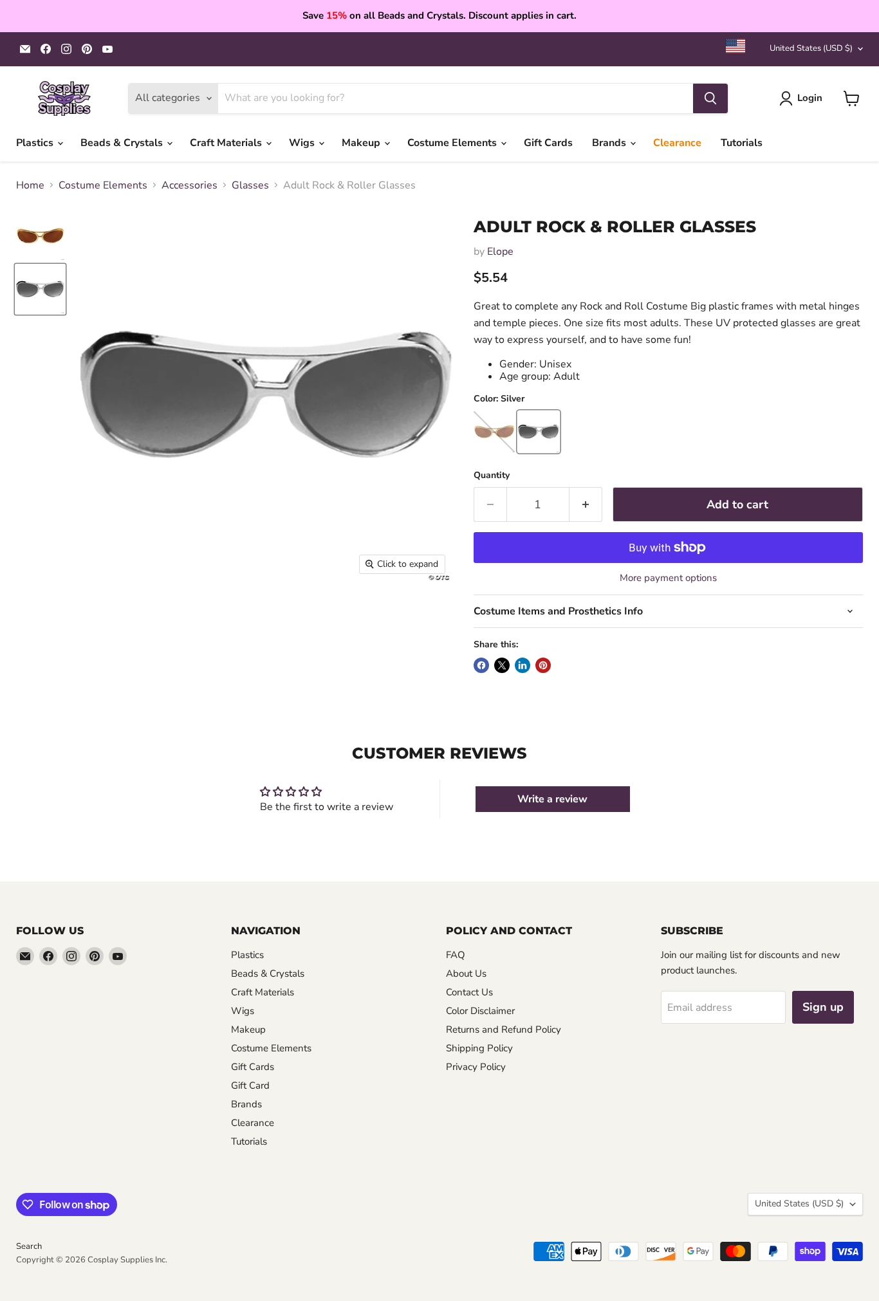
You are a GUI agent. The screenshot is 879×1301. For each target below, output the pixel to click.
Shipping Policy (479, 1048)
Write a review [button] (552, 799)
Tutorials (742, 143)
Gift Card (250, 1085)
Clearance (677, 143)
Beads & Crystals (122, 143)
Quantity (492, 475)
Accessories (189, 185)
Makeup (362, 143)
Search (29, 1246)
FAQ (455, 954)
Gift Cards (548, 143)
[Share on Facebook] (481, 665)
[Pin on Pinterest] (543, 665)
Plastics (36, 143)
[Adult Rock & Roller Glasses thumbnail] (40, 235)
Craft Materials (227, 143)
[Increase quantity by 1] (585, 504)
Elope (500, 252)
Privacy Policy (476, 1066)
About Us (466, 973)
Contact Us (469, 992)
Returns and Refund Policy (503, 1029)
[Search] (710, 98)
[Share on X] (502, 665)
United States (811, 48)
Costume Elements (453, 143)
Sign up (823, 1007)
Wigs (303, 143)
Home (30, 185)
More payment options (668, 578)
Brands (610, 143)
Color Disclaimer (480, 1010)
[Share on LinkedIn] (522, 665)
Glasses (250, 185)
